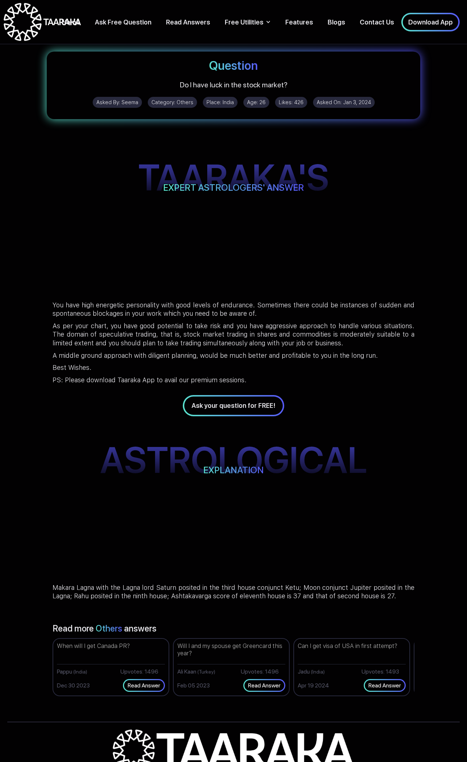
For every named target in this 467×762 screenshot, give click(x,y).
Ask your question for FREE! (233, 405)
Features (299, 22)
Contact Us (377, 22)
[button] (247, 22)
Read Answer (144, 685)
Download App (430, 22)
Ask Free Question (123, 22)
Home (71, 22)
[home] (42, 22)
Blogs (336, 22)
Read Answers (188, 22)
